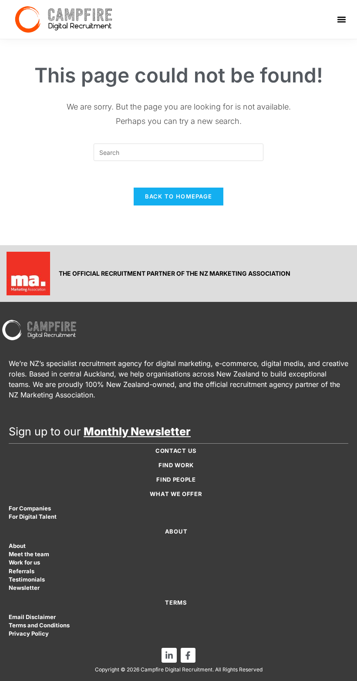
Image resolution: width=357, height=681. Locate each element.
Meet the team (29, 554)
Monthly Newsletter (137, 431)
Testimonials (27, 579)
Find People (176, 479)
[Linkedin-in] (169, 655)
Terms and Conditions (39, 625)
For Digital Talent (33, 517)
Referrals (21, 571)
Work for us (24, 562)
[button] (342, 20)
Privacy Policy (29, 634)
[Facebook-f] (188, 655)
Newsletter (24, 588)
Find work (176, 465)
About (17, 546)
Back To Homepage (178, 196)
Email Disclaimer (32, 617)
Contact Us (176, 450)
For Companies (30, 508)
